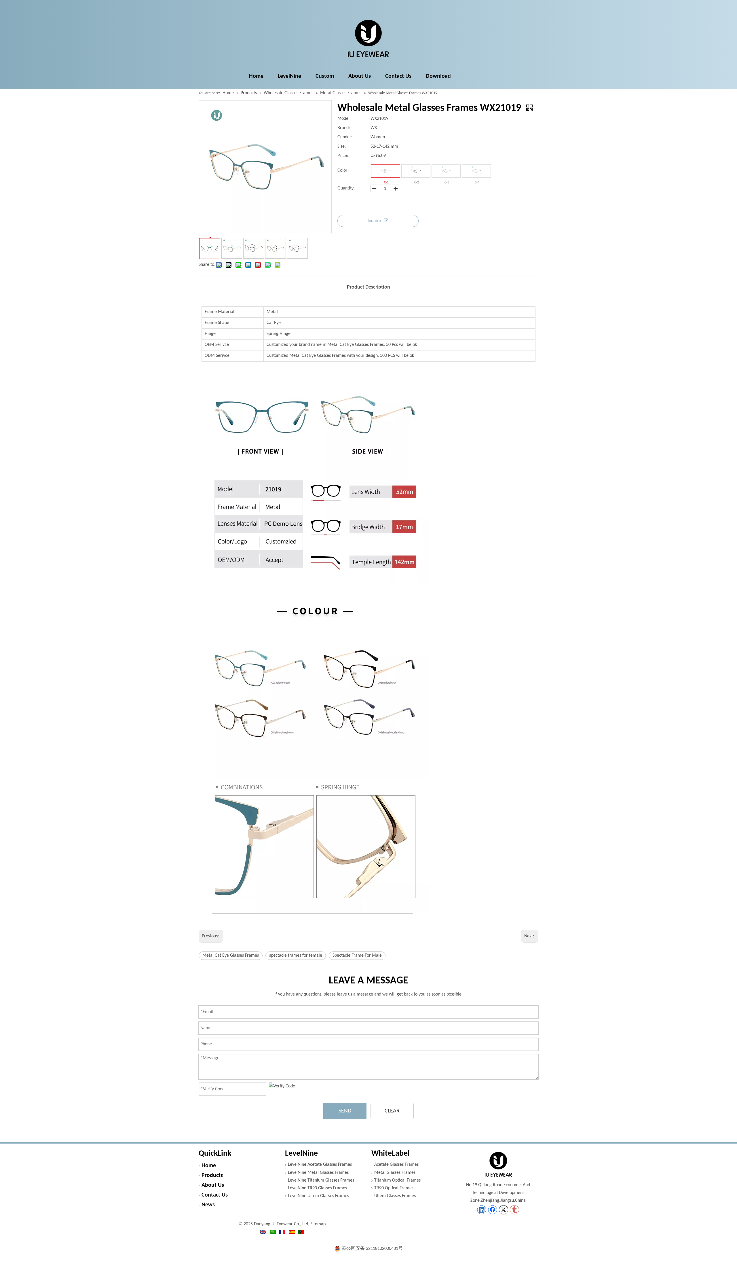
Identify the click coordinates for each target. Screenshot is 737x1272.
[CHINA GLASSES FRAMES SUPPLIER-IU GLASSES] (498, 1164)
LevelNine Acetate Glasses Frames (320, 1164)
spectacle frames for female (295, 955)
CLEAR (392, 1111)
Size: (341, 146)
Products (212, 1175)
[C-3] (446, 171)
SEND (345, 1111)
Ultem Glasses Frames (395, 1196)
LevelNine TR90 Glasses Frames (317, 1188)
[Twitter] (503, 1209)
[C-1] (385, 171)
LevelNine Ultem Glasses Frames (318, 1196)
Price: (342, 155)
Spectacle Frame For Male (357, 955)
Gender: (344, 137)
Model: (344, 118)
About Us (213, 1185)
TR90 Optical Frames (393, 1188)
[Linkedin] (481, 1209)
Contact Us (215, 1195)
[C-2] (416, 171)
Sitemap (318, 1224)
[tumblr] (514, 1209)
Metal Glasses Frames (394, 1172)
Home (209, 1166)
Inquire (374, 221)
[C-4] (476, 171)
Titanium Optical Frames (397, 1180)
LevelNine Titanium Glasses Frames (321, 1180)
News (208, 1205)
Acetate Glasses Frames (396, 1164)
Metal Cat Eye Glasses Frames (230, 955)
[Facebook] (492, 1209)
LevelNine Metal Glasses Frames (318, 1172)
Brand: (343, 128)
